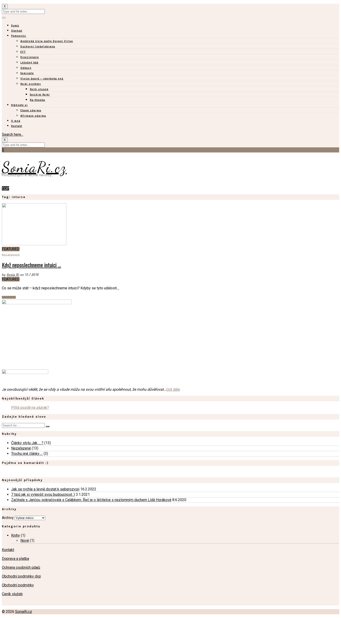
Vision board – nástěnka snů (42, 78)
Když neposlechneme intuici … (31, 265)
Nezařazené (11, 254)
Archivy (8, 518)
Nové (24, 540)
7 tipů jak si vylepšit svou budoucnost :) (43, 494)
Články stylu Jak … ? (27, 443)
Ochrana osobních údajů (21, 567)
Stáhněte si (19, 105)
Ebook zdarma (30, 110)
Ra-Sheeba (37, 100)
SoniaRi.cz (34, 167)
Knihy (15, 535)
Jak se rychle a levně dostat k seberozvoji (45, 489)
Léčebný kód (29, 62)
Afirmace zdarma (33, 116)
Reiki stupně (39, 89)
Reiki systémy (30, 84)
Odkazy (26, 68)
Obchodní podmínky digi (21, 576)
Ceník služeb (12, 594)
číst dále (173, 389)
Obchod (16, 31)
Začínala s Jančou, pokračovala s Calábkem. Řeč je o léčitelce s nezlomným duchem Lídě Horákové (91, 500)
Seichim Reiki (40, 94)
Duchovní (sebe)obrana (37, 46)
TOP (5, 188)
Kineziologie (29, 57)
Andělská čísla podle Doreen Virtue (46, 41)
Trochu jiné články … (27, 453)
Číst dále (9, 297)
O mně (15, 121)
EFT (23, 52)
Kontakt (16, 126)
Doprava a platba (15, 558)
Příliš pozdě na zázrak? (30, 407)
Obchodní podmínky (18, 585)
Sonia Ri (13, 275)
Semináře (27, 73)
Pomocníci (18, 36)
